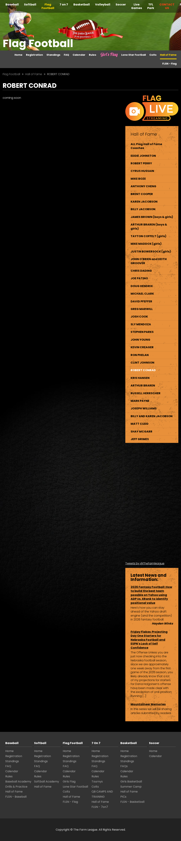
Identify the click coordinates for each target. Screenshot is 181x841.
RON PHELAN (140, 355)
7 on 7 (64, 4)
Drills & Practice (16, 787)
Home (18, 55)
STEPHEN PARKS (142, 332)
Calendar (79, 55)
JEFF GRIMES (140, 439)
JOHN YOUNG (140, 340)
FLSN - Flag (169, 63)
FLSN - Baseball (16, 797)
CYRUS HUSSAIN (142, 171)
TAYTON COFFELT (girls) (148, 236)
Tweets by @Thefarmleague (144, 563)
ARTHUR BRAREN (143, 385)
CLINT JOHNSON (142, 363)
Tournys (97, 781)
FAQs (124, 766)
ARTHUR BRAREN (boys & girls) (149, 226)
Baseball (12, 4)
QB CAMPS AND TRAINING (102, 794)
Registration (34, 55)
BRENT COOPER (142, 194)
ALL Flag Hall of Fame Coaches (146, 146)
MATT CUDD (139, 424)
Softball (30, 4)
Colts (152, 55)
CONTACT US (166, 6)
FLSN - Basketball (132, 802)
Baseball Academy (18, 781)
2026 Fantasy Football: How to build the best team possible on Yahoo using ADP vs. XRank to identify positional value (151, 595)
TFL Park (150, 6)
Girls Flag (106, 55)
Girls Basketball (131, 781)
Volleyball (102, 4)
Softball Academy (46, 781)
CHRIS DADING (141, 271)
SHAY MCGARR (141, 431)
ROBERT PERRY (141, 163)
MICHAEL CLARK (142, 294)
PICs (123, 797)
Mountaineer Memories (148, 704)
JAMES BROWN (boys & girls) (152, 217)
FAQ (66, 55)
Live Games (136, 6)
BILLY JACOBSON (143, 209)
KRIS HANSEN (140, 378)
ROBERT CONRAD (143, 370)
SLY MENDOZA (141, 324)
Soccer (121, 4)
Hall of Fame (168, 55)
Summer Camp (131, 787)
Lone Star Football (133, 55)
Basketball (81, 4)
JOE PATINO (139, 278)
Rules (92, 55)
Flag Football (48, 6)
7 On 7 (96, 743)
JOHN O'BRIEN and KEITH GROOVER (149, 261)
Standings (53, 55)
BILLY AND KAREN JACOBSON (152, 416)
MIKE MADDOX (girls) (146, 244)
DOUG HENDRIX (142, 286)
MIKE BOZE (138, 179)
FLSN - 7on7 (100, 807)
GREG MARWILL (142, 309)
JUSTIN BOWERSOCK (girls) (151, 251)
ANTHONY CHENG (143, 186)
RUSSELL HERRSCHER (145, 393)
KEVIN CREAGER (142, 347)
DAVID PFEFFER (141, 301)
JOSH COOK (139, 317)
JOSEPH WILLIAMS (144, 408)
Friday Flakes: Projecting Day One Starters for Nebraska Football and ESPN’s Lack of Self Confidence (149, 640)
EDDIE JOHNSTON (143, 156)
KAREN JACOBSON (144, 202)
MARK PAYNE (140, 401)
